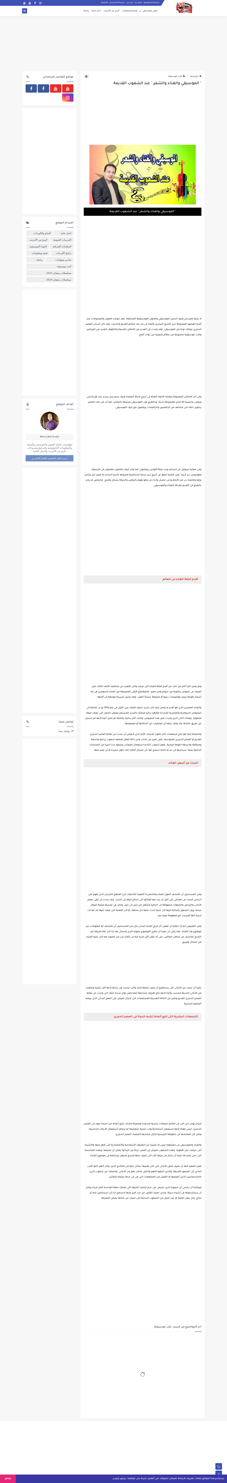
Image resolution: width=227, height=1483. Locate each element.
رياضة (86, 11)
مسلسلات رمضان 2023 (58, 273)
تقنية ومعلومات (129, 11)
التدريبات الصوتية (62, 239)
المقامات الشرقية (62, 246)
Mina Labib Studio (49, 437)
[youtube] (24, 3)
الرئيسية (194, 76)
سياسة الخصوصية (152, 3)
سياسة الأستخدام (117, 3)
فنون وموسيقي (150, 11)
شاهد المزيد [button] (119, 1478)
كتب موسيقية (175, 76)
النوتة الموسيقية (38, 246)
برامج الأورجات (63, 253)
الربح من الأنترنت (111, 11)
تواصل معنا (64, 731)
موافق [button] (8, 1479)
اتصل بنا (138, 3)
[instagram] (40, 3)
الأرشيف (104, 3)
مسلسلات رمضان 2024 (58, 279)
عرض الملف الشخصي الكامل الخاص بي (49, 458)
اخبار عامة (96, 11)
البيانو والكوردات (42, 233)
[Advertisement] (113, 45)
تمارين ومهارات (63, 259)
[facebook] (35, 3)
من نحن (129, 3)
